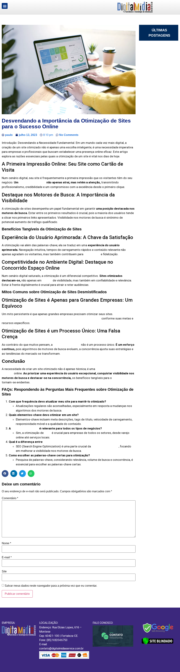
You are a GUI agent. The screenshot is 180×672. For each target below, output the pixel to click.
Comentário (10, 498)
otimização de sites (66, 344)
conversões (92, 254)
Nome (6, 543)
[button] (5, 6)
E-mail (7, 557)
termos (47, 280)
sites (47, 433)
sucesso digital (123, 378)
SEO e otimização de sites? (62, 442)
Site (4, 571)
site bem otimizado (32, 182)
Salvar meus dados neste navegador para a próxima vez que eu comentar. (51, 585)
